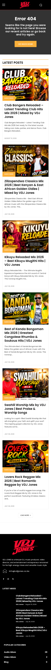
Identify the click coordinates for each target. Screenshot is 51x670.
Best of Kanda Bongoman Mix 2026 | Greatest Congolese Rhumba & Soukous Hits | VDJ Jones (23, 335)
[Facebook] (3, 579)
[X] (13, 579)
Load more (24, 515)
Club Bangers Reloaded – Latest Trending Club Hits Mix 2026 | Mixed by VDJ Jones (23, 111)
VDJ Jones (20, 604)
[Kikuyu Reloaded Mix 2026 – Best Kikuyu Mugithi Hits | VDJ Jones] (25, 236)
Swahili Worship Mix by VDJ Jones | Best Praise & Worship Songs (25, 409)
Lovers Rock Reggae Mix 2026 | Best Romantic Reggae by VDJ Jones (22, 481)
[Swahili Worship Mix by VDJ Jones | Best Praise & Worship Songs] (25, 384)
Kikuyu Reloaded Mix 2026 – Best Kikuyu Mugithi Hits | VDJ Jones (24, 261)
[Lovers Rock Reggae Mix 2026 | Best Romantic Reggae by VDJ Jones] (25, 456)
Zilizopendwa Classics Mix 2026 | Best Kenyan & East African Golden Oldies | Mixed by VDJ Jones (24, 187)
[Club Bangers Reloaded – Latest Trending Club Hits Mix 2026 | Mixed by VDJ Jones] (25, 85)
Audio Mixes (8, 98)
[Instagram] (8, 579)
